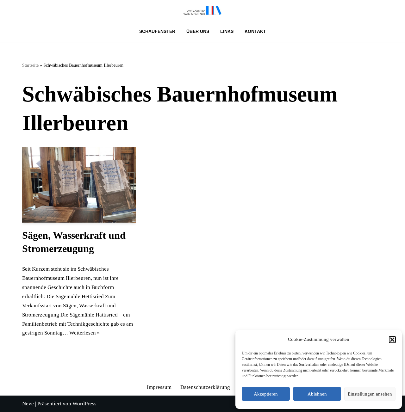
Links (227, 31)
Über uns (197, 31)
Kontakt (255, 31)
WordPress (84, 404)
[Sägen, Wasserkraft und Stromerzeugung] (79, 185)
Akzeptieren (266, 394)
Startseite (30, 65)
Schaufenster (157, 31)
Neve (28, 404)
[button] (392, 339)
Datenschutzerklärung (205, 387)
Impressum (159, 387)
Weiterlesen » (84, 333)
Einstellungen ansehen (370, 394)
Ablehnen (317, 394)
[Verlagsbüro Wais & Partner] (202, 10)
